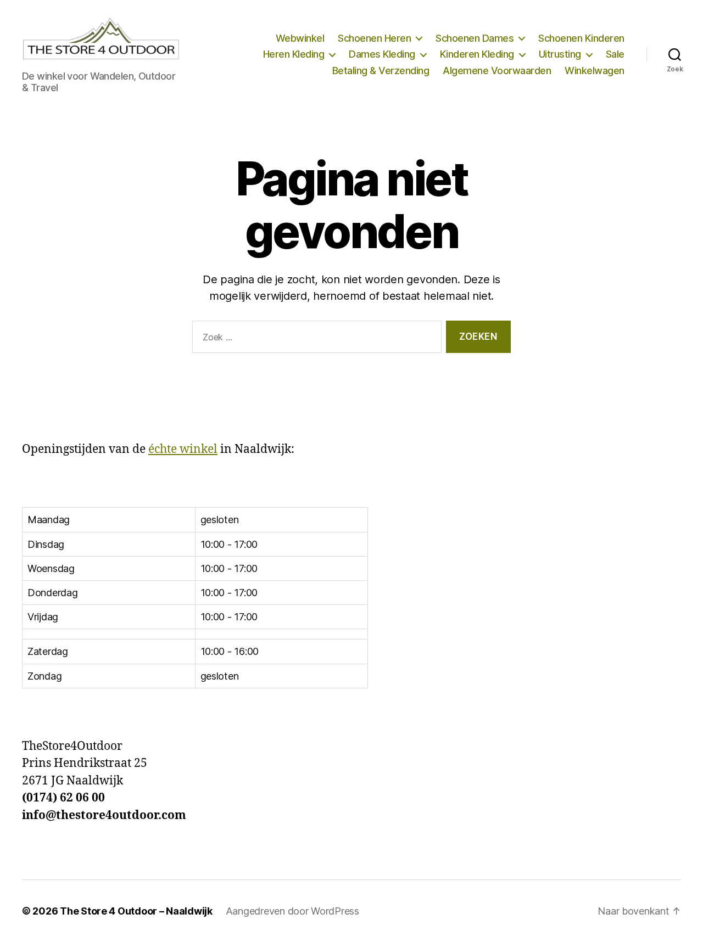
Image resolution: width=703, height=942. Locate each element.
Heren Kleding (294, 54)
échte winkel (182, 449)
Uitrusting (560, 54)
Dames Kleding (382, 54)
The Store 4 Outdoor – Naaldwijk (136, 911)
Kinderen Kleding (477, 54)
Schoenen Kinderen (581, 38)
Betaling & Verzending (380, 70)
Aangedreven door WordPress (292, 911)
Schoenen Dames (475, 38)
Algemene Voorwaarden (497, 70)
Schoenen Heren (374, 38)
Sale (615, 54)
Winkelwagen (594, 70)
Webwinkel (300, 38)
